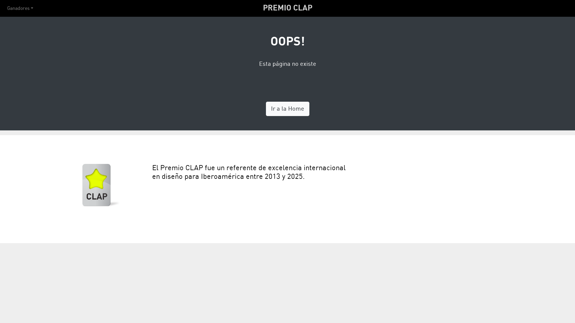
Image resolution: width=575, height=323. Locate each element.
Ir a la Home (287, 109)
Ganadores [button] (18, 8)
